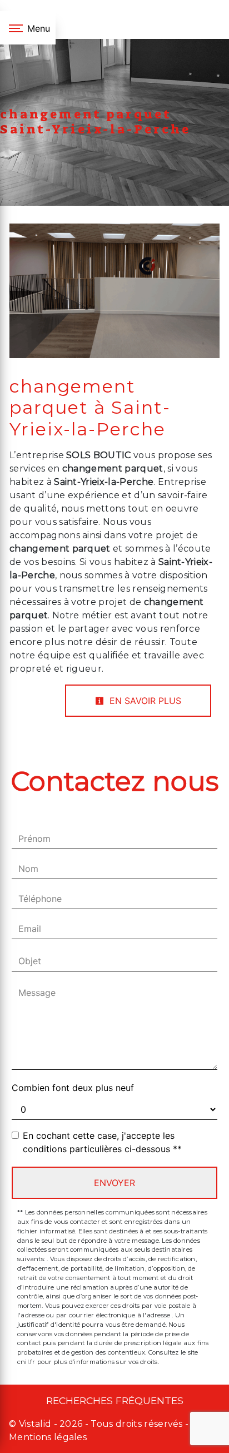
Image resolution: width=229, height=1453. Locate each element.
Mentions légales (48, 1437)
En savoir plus (144, 700)
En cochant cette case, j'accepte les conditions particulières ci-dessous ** (102, 1142)
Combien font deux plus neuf (73, 1087)
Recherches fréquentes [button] (114, 1400)
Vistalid (35, 1424)
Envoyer (114, 1182)
